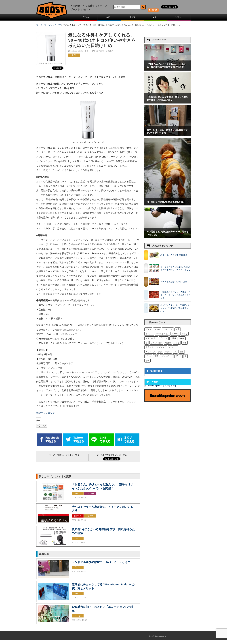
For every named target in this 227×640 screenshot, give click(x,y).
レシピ (176, 343)
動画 (181, 352)
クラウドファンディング (156, 347)
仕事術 (173, 338)
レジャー (179, 17)
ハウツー (173, 347)
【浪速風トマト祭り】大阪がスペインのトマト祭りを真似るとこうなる (175, 295)
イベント (149, 334)
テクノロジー (151, 338)
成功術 (168, 343)
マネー (156, 17)
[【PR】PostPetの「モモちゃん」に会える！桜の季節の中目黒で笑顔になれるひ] (167, 70)
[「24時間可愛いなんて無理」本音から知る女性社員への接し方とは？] (167, 102)
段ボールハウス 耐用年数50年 (173, 255)
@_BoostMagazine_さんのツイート (161, 386)
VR (175, 352)
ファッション (156, 343)
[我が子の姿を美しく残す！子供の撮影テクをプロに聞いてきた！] (167, 135)
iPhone (175, 334)
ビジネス (86, 17)
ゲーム (178, 356)
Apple (181, 338)
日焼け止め (176, 25)
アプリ (184, 334)
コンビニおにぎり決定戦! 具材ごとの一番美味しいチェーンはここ (175, 268)
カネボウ (150, 25)
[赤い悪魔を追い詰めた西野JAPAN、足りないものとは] (167, 237)
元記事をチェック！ (46, 413)
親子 (147, 361)
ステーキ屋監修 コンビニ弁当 (173, 281)
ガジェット (167, 329)
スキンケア (162, 25)
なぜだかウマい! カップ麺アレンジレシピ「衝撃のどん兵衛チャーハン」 (175, 308)
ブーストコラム (162, 334)
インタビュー (166, 356)
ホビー (109, 17)
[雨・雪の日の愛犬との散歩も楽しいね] (167, 204)
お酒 (184, 343)
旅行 (156, 356)
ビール (148, 356)
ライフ (132, 17)
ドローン (163, 338)
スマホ (157, 329)
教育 (160, 352)
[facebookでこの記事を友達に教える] (49, 445)
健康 (177, 329)
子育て (168, 352)
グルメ (148, 329)
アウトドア (150, 352)
